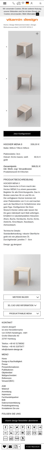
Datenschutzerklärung (11, 403)
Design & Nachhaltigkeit (12, 361)
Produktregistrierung (10, 406)
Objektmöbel (7, 373)
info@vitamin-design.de (12, 349)
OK (37, 14)
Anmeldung (6, 392)
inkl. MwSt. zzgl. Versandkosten (18, 169)
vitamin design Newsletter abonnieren (21, 420)
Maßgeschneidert (9, 375)
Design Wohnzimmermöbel (19, 25)
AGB (4, 386)
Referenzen (6, 378)
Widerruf (5, 389)
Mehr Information (28, 14)
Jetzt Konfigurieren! (22, 134)
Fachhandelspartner (10, 397)
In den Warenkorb (33, 447)
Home (6, 25)
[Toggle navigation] (5, 3)
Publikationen (7, 370)
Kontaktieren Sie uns (10, 408)
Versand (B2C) (8, 381)
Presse (5, 364)
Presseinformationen (10, 367)
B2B (3, 400)
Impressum (6, 394)
